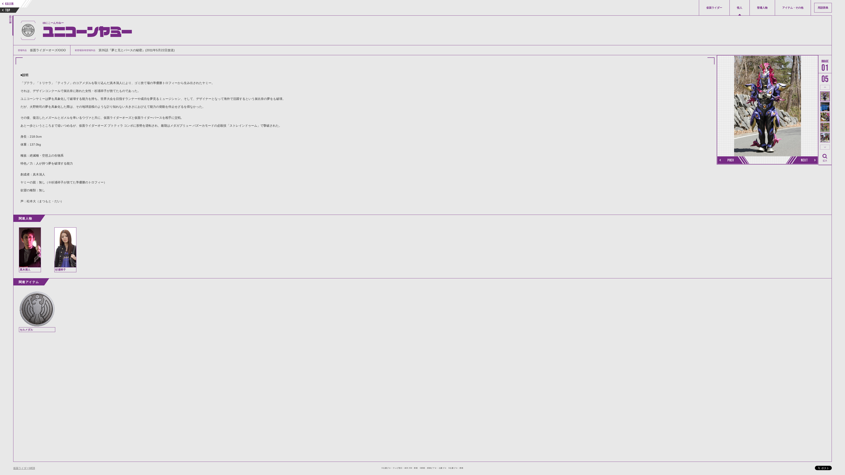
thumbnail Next (825, 147)
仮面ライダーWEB (24, 468)
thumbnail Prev (825, 87)
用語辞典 (823, 7)
